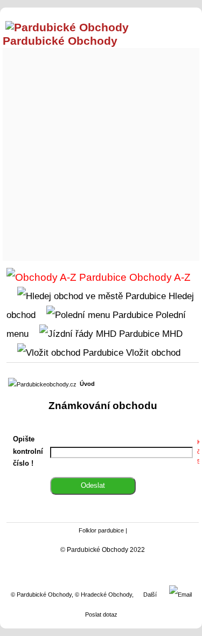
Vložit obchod (151, 352)
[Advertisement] (101, 152)
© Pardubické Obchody (41, 594)
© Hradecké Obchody (103, 594)
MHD (171, 333)
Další (150, 594)
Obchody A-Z (159, 277)
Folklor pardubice (101, 530)
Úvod (87, 384)
